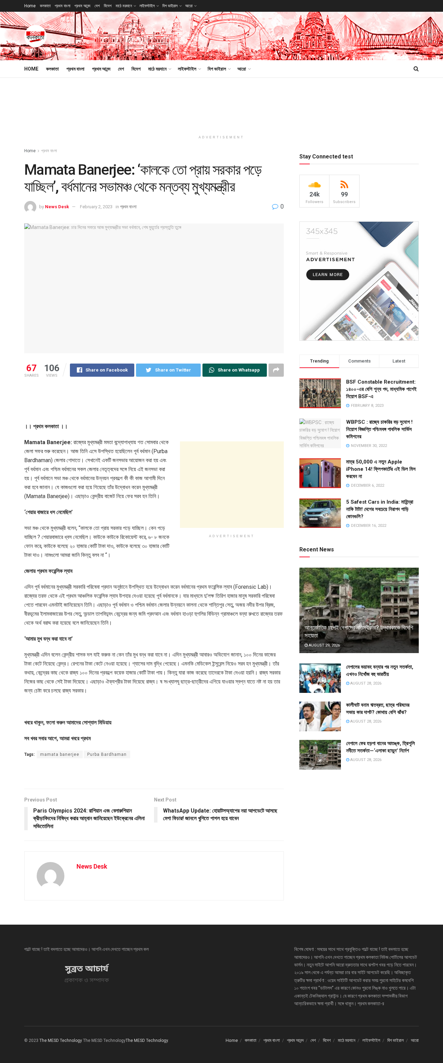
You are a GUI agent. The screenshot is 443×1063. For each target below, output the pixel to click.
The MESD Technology (60, 1040)
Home (30, 5)
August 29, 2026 (324, 645)
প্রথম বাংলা (62, 5)
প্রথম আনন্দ (82, 5)
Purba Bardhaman (107, 754)
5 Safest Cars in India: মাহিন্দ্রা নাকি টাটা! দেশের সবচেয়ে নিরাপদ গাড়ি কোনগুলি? (379, 509)
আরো (188, 5)
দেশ (97, 5)
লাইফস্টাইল (147, 5)
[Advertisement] (293, 35)
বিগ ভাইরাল (170, 5)
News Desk (57, 206)
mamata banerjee (59, 754)
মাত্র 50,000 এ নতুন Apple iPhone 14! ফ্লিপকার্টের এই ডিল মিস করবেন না (381, 469)
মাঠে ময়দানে (124, 5)
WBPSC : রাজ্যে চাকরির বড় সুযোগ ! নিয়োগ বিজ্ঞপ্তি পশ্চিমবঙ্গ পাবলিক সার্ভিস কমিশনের (379, 429)
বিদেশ (107, 5)
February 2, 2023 (96, 206)
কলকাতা (45, 5)
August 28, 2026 (365, 683)
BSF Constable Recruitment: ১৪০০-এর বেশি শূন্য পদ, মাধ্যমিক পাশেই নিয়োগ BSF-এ (381, 389)
